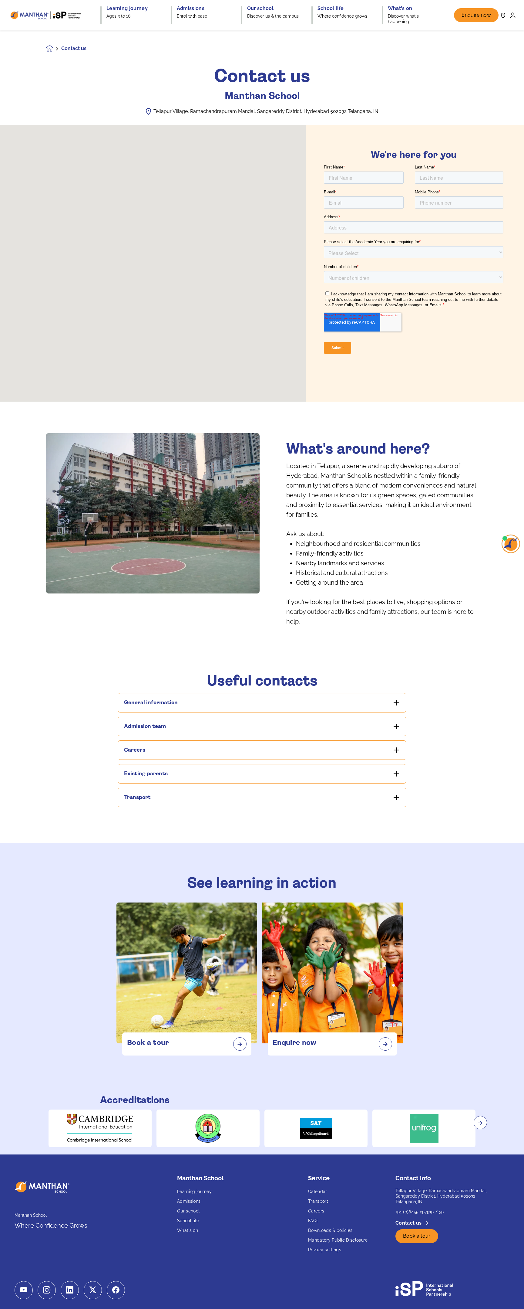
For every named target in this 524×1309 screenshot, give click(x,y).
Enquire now (476, 15)
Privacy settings (324, 1249)
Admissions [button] (190, 8)
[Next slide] (480, 1122)
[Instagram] (47, 1290)
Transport (318, 1201)
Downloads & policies (330, 1230)
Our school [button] (260, 8)
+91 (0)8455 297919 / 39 (419, 1211)
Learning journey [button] (127, 8)
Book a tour (417, 1236)
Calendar (317, 1191)
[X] (93, 1290)
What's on (187, 1230)
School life (188, 1220)
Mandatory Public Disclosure (338, 1240)
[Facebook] (116, 1290)
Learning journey (194, 1191)
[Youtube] (24, 1290)
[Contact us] (503, 15)
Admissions (188, 1201)
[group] (100, 1128)
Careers (316, 1211)
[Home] (46, 15)
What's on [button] (400, 8)
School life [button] (330, 8)
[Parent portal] (513, 15)
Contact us (409, 1223)
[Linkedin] (70, 1290)
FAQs (313, 1220)
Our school (188, 1211)
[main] (262, 669)
